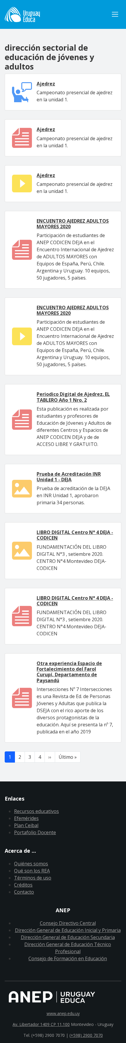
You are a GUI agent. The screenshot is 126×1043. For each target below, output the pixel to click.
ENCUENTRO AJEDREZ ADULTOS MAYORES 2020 (73, 224)
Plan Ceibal (26, 825)
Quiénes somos (31, 863)
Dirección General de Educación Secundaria (68, 937)
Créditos (23, 885)
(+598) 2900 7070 (86, 1035)
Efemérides (26, 818)
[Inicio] (57, 14)
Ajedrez (46, 83)
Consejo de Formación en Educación (67, 958)
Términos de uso (32, 878)
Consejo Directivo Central (68, 923)
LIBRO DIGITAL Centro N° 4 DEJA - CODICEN (75, 535)
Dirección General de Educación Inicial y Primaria (68, 930)
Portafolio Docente (35, 832)
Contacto (24, 892)
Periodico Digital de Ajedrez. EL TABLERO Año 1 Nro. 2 (73, 397)
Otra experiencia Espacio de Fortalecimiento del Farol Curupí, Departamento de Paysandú (69, 672)
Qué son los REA (32, 870)
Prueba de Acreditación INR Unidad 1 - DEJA (69, 477)
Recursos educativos (36, 811)
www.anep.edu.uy (63, 1013)
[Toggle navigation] (115, 14)
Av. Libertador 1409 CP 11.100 (41, 1024)
